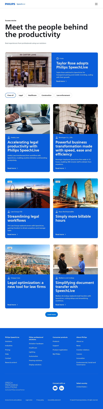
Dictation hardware (36, 344)
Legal (21, 95)
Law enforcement (63, 95)
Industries (8, 346)
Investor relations (82, 350)
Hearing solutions (35, 360)
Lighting (32, 352)
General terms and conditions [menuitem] (13, 400)
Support (56, 346)
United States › (81, 387)
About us (79, 341)
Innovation (80, 358)
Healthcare (32, 95)
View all (10, 95)
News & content (11, 362)
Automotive (33, 356)
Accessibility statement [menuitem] (54, 400)
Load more (51, 314)
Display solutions (35, 365)
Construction (46, 95)
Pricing (7, 350)
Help (7, 354)
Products (56, 341)
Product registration (60, 350)
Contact (8, 358)
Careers (79, 354)
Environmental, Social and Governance (86, 363)
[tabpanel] (51, 210)
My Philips (56, 354)
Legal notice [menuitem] (29, 400)
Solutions (8, 341)
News (78, 346)
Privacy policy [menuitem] (40, 400)
